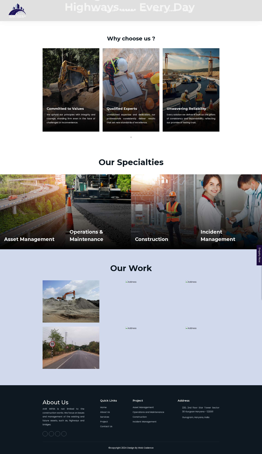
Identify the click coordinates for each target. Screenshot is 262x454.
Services (104, 416)
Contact (187, 10)
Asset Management (143, 407)
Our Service (127, 10)
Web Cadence (146, 447)
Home (95, 10)
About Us (110, 10)
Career (172, 10)
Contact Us (106, 426)
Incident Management (145, 421)
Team (143, 10)
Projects (157, 10)
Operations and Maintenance (148, 412)
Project (104, 421)
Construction (140, 416)
